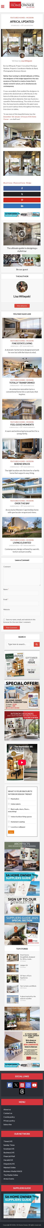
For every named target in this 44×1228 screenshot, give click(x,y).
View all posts (22, 306)
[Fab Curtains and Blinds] (13, 989)
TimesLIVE (8, 1141)
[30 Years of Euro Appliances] (13, 979)
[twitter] (16, 1085)
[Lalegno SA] (13, 968)
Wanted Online (9, 1167)
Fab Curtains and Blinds (28, 986)
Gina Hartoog (28, 346)
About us (7, 1109)
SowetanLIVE (9, 1149)
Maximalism (15, 799)
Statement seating (18, 822)
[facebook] (10, 1085)
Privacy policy (9, 1121)
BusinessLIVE (9, 1152)
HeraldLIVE (8, 1160)
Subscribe (8, 1124)
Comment (7, 567)
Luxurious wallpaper (18, 827)
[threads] (22, 1091)
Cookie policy (9, 1117)
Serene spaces (22, 464)
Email (5, 599)
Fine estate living (22, 343)
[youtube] (34, 1085)
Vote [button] (11, 832)
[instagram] (28, 1085)
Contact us (8, 1113)
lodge (29, 183)
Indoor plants (16, 804)
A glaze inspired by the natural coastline (28, 997)
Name (6, 589)
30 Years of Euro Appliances (25, 977)
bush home (8, 183)
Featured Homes (17, 18)
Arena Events (9, 1179)
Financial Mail (9, 1156)
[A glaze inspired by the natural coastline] (13, 999)
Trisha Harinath (29, 427)
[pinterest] (22, 1085)
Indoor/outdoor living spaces (21, 817)
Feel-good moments (22, 424)
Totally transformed (22, 382)
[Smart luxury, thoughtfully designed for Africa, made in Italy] (13, 958)
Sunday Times (9, 1145)
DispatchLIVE (9, 1164)
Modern (30, 18)
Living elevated (22, 542)
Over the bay (22, 503)
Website (6, 609)
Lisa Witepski (28, 25)
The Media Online (11, 1175)
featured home (19, 183)
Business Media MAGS (13, 1171)
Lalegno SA (24, 965)
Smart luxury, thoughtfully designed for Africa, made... (27, 957)
